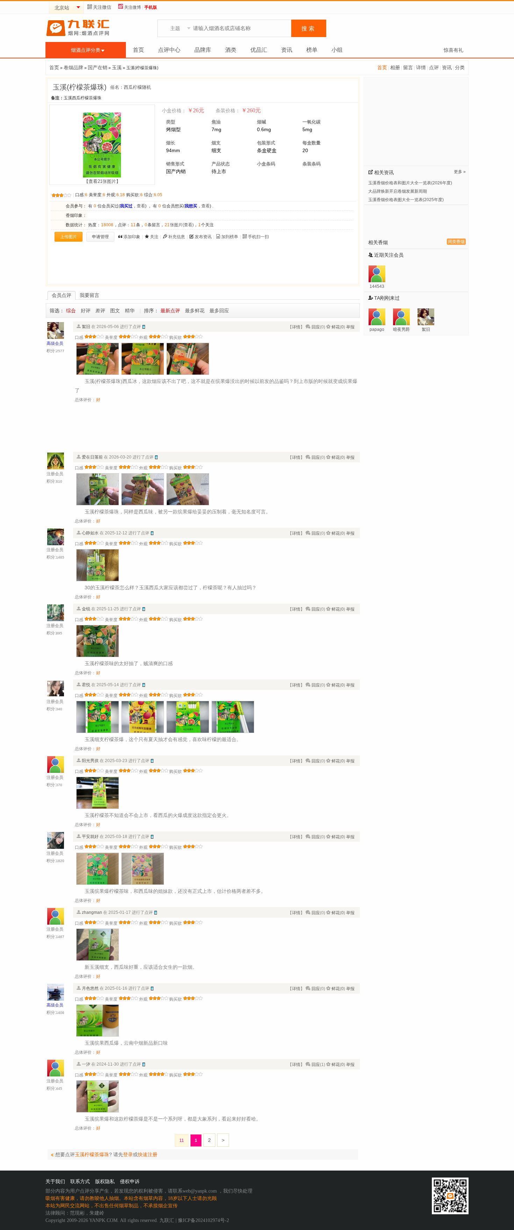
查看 (141, 206)
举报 (350, 327)
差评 (100, 310)
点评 (434, 67)
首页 (138, 50)
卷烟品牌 (73, 67)
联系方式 (80, 1181)
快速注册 (147, 1154)
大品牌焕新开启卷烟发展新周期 (397, 191)
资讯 (286, 50)
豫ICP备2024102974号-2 (203, 1220)
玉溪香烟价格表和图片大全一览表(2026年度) (410, 182)
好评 (86, 310)
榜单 (311, 50)
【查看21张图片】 (102, 181)
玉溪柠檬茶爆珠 (92, 1154)
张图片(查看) (179, 224)
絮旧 (86, 326)
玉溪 (117, 67)
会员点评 (61, 295)
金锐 (86, 608)
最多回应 (219, 310)
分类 (460, 67)
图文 (115, 310)
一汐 (86, 1064)
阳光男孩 (90, 760)
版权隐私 (105, 1181)
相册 (395, 67)
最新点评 (170, 310)
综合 (71, 310)
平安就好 (90, 836)
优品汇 (258, 50)
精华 (130, 310)
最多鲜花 (195, 310)
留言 (408, 67)
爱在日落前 (92, 457)
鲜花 (335, 327)
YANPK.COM (103, 1220)
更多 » (460, 171)
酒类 (230, 50)
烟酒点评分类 (85, 50)
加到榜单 (229, 236)
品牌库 (202, 50)
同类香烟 (456, 241)
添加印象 (131, 236)
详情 (421, 67)
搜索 (308, 28)
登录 (128, 1154)
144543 (377, 286)
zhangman (92, 912)
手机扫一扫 (258, 236)
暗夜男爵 (401, 329)
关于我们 (55, 1181)
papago (377, 329)
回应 (316, 327)
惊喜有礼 (453, 50)
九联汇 (166, 1220)
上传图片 (68, 236)
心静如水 (90, 533)
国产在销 (97, 67)
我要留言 (89, 295)
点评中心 (169, 50)
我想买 (191, 206)
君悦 (86, 684)
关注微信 (102, 7)
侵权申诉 (130, 1181)
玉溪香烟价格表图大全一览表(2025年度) (406, 199)
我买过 (126, 206)
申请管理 (100, 236)
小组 (337, 50)
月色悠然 (90, 988)
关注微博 (132, 7)
